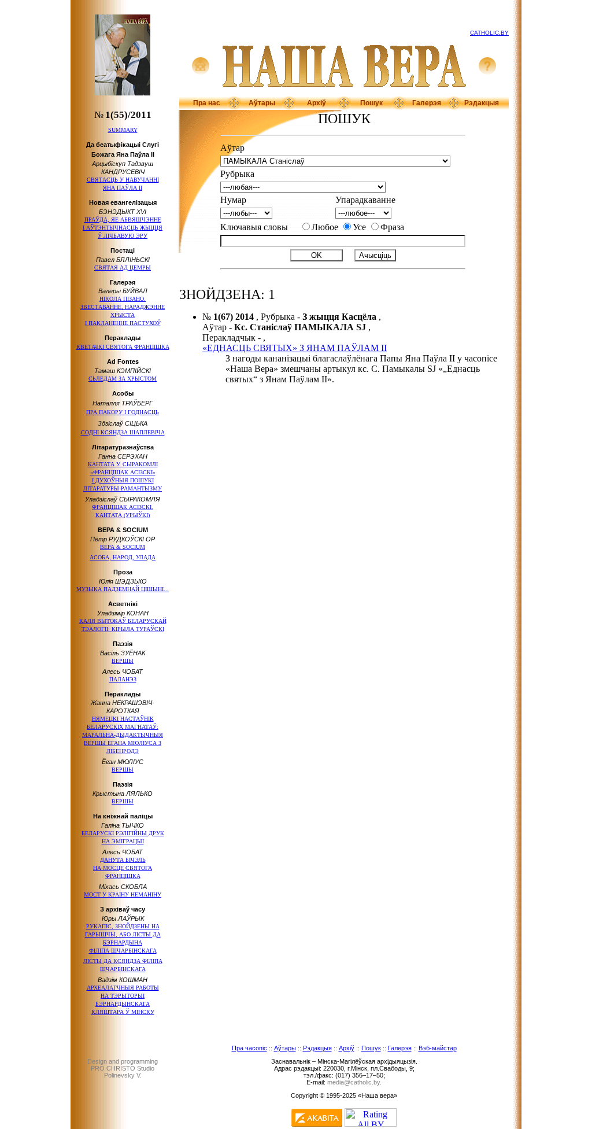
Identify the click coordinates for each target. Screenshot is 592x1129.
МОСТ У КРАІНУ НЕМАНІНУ (122, 894)
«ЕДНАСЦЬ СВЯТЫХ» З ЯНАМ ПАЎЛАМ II (294, 348)
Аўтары (262, 103)
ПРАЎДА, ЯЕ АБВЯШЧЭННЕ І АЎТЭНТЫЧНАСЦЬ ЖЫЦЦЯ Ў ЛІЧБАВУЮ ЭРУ (122, 227)
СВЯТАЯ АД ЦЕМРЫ (122, 267)
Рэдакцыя (481, 103)
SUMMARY (123, 130)
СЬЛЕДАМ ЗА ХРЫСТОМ (122, 378)
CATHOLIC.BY (489, 32)
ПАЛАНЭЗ (122, 679)
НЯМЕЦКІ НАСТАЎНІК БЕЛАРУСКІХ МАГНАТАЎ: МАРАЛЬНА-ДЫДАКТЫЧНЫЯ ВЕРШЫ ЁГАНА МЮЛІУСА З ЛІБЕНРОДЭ (122, 734)
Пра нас (206, 103)
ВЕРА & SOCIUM (122, 547)
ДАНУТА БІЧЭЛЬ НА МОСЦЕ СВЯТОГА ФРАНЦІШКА (122, 868)
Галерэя (426, 103)
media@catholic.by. (354, 1082)
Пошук (371, 103)
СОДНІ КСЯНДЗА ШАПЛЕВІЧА (123, 432)
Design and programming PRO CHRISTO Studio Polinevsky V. (122, 1068)
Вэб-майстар (438, 1048)
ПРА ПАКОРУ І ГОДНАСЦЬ (122, 412)
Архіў (316, 103)
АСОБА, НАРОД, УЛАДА (123, 557)
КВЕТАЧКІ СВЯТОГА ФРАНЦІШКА (122, 347)
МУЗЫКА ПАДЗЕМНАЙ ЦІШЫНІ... (122, 589)
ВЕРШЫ (123, 661)
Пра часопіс (249, 1048)
